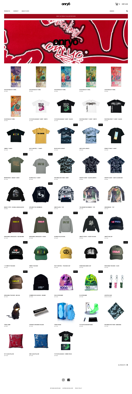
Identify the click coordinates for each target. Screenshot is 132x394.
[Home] (66, 4)
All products (121, 365)
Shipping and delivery (67, 388)
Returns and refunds (55, 388)
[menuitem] (7, 11)
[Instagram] (63, 380)
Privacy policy (78, 388)
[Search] (127, 11)
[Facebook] (69, 380)
